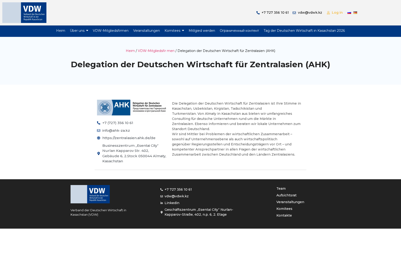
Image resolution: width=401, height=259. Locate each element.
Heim (130, 51)
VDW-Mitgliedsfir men (156, 51)
